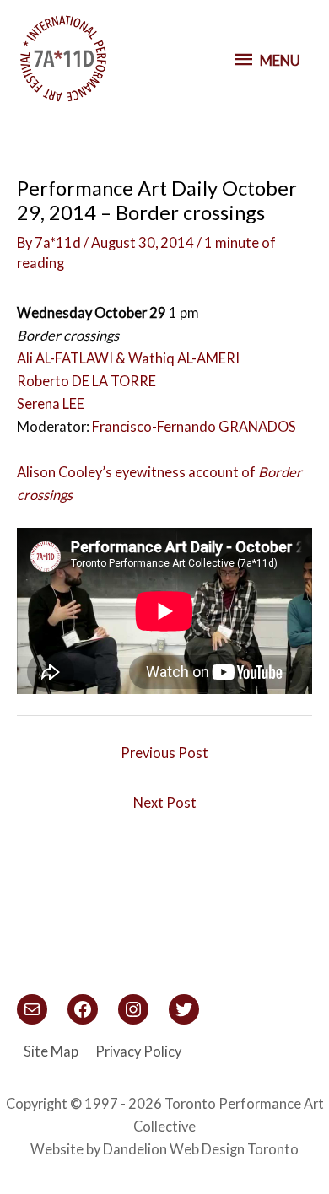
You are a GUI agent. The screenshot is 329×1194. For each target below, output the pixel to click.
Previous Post (164, 753)
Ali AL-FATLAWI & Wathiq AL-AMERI (128, 358)
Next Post (165, 802)
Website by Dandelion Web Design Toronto (164, 1149)
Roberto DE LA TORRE (86, 381)
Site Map (51, 1051)
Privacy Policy (138, 1051)
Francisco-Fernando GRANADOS (194, 426)
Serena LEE (50, 403)
